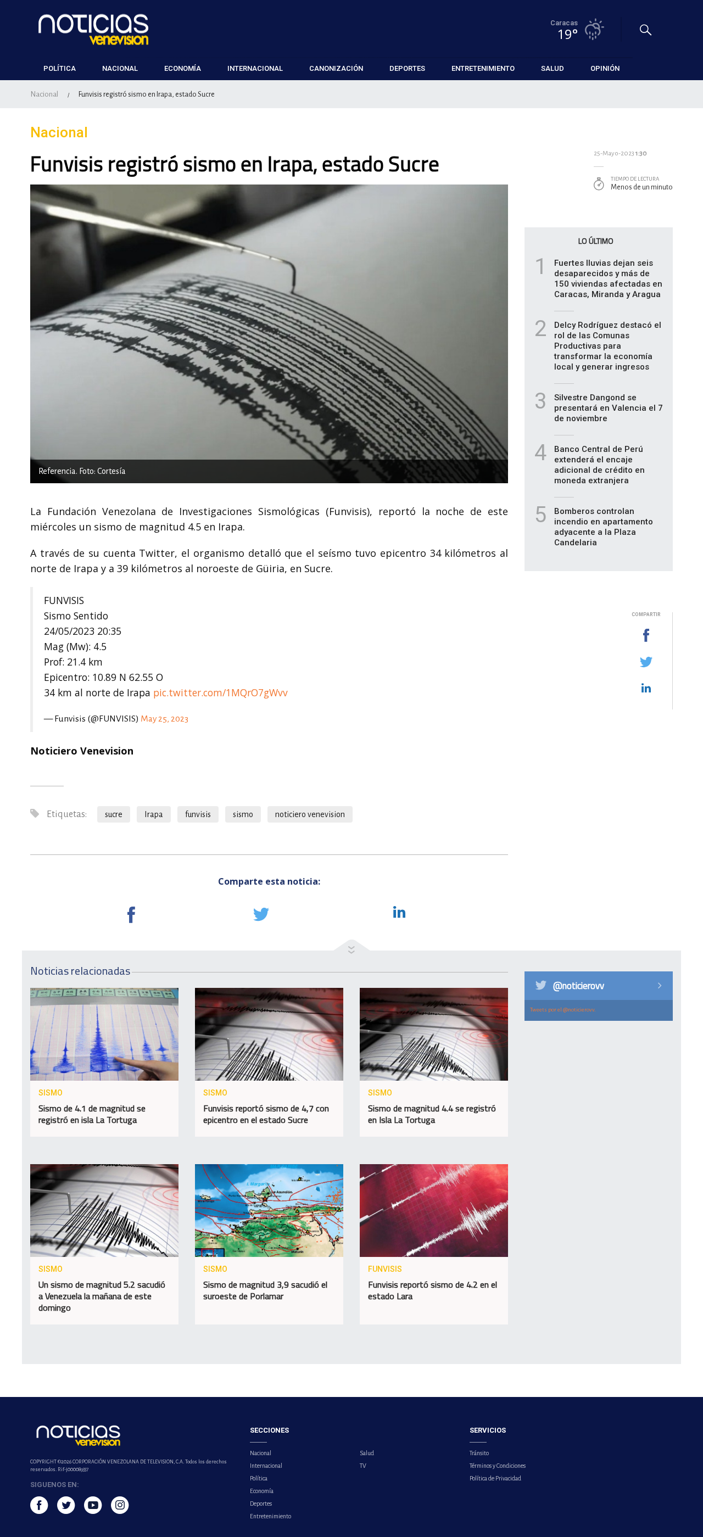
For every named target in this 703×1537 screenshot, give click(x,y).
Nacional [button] (120, 68)
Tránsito (479, 1453)
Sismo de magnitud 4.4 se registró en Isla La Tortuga (432, 1114)
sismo (243, 814)
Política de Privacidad (495, 1478)
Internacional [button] (255, 68)
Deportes (261, 1503)
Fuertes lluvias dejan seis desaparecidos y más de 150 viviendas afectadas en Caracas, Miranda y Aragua (608, 278)
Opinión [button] (605, 68)
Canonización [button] (336, 68)
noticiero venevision (310, 814)
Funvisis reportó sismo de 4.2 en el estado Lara (432, 1290)
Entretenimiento (270, 1516)
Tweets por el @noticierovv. (563, 1010)
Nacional (44, 94)
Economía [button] (182, 68)
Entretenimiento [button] (483, 68)
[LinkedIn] (646, 689)
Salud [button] (552, 68)
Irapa (153, 814)
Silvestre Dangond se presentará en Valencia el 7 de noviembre (608, 408)
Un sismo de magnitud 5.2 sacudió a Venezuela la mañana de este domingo (101, 1296)
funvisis (198, 814)
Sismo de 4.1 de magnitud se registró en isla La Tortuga (92, 1114)
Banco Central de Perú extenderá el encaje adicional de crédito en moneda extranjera (599, 464)
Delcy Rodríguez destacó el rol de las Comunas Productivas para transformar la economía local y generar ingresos (607, 346)
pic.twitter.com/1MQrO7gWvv (220, 692)
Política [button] (59, 68)
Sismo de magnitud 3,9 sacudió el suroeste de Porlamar (265, 1290)
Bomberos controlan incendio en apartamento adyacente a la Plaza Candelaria (603, 526)
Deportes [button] (407, 68)
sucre (113, 814)
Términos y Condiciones (498, 1465)
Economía (262, 1491)
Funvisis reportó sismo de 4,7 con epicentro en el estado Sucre (266, 1114)
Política (258, 1478)
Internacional (266, 1465)
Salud (367, 1453)
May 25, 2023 (164, 719)
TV (363, 1465)
